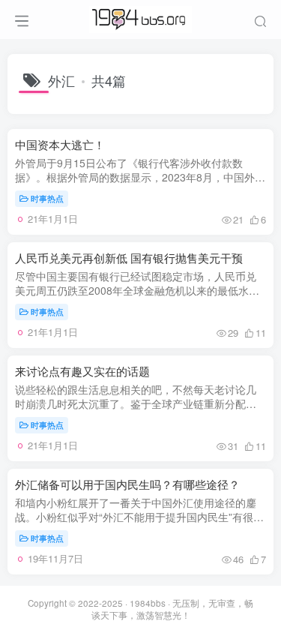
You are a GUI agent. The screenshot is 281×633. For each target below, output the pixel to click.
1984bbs (148, 603)
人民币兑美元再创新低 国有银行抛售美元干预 (129, 258)
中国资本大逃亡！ (60, 144)
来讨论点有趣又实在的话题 (82, 371)
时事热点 (47, 198)
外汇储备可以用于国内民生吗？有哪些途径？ (127, 484)
